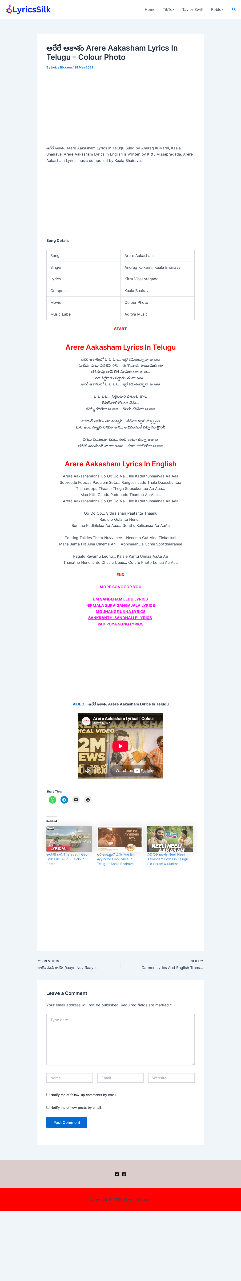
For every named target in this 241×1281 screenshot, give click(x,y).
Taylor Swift (193, 9)
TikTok (169, 9)
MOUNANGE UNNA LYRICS (120, 611)
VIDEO (78, 704)
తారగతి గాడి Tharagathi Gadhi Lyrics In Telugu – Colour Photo (68, 859)
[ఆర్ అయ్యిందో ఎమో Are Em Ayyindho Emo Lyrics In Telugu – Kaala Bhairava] (120, 839)
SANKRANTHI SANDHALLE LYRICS (120, 617)
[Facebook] (117, 1174)
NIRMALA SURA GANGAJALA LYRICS (120, 605)
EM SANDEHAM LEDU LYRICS (120, 599)
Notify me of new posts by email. (76, 1107)
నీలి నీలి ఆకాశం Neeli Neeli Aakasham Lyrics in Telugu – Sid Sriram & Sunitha (169, 859)
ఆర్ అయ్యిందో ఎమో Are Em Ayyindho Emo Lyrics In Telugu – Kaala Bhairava (116, 859)
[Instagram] (124, 1174)
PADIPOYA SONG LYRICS (120, 624)
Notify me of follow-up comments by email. (84, 1095)
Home (150, 9)
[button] (234, 9)
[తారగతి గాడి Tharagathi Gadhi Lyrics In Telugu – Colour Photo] (69, 839)
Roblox (217, 9)
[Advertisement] (120, 110)
